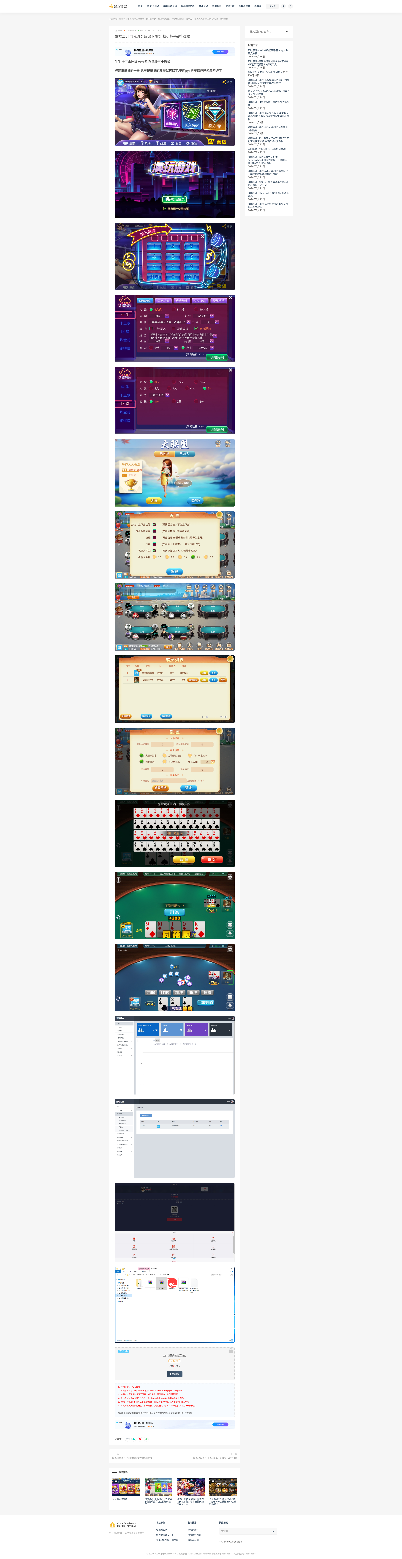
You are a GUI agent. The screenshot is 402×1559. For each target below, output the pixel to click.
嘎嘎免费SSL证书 (164, 1535)
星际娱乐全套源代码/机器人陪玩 (265, 72)
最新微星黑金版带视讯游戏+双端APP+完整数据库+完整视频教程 (222, 1502)
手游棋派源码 (178, 19)
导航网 (257, 6)
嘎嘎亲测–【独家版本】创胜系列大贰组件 (268, 104)
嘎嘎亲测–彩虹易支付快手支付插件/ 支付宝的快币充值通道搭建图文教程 (268, 140)
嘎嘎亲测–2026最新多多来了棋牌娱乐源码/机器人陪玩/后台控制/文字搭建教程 (268, 116)
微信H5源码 (153, 6)
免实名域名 (244, 6)
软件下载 (230, 6)
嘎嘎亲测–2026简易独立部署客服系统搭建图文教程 (268, 205)
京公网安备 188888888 (245, 1554)
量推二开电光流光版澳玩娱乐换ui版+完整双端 (173, 1413)
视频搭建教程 (188, 6)
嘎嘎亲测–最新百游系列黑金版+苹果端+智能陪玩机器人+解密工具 (268, 63)
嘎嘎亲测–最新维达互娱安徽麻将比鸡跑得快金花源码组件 (158, 1502)
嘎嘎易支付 (193, 1530)
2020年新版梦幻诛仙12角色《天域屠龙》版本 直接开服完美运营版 (190, 1502)
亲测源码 (203, 6)
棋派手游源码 (170, 6)
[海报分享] (146, 1439)
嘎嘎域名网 (161, 1530)
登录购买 (175, 1374)
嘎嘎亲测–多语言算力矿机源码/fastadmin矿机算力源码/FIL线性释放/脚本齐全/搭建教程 (267, 160)
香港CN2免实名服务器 (167, 1540)
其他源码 (216, 6)
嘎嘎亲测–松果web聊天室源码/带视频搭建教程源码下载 (268, 184)
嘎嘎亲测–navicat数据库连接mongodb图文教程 (268, 52)
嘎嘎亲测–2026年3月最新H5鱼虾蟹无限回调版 (268, 129)
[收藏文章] (127, 1439)
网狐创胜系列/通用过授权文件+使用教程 (132, 1458)
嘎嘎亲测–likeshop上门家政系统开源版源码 (268, 195)
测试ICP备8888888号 (222, 1554)
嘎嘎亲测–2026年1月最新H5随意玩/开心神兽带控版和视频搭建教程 (268, 173)
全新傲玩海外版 (120, 1499)
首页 (140, 6)
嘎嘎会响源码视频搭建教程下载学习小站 (137, 19)
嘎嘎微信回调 (194, 1535)
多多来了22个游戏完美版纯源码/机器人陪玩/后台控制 (269, 93)
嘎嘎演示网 (193, 1540)
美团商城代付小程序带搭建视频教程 (267, 149)
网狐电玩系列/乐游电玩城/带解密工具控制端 (215, 1458)
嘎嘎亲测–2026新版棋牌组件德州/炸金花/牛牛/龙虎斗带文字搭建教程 (268, 82)
